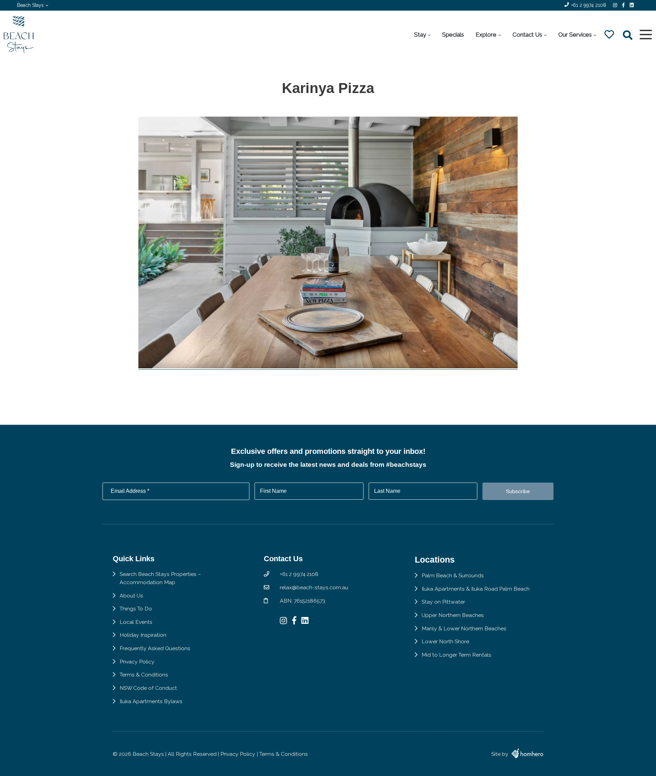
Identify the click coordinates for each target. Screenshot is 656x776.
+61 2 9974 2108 (588, 5)
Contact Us (527, 34)
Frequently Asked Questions (155, 648)
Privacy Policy (137, 661)
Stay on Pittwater (443, 602)
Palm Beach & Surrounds (453, 575)
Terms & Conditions (144, 674)
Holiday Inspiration (143, 635)
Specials (453, 34)
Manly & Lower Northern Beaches (464, 628)
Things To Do (136, 608)
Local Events (136, 622)
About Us (131, 595)
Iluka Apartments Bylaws (151, 701)
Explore (486, 34)
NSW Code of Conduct (148, 688)
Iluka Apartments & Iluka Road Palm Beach (476, 589)
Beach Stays (30, 5)
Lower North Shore (445, 641)
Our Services (575, 34)
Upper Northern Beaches (453, 615)
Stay (420, 34)
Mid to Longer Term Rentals (456, 655)
